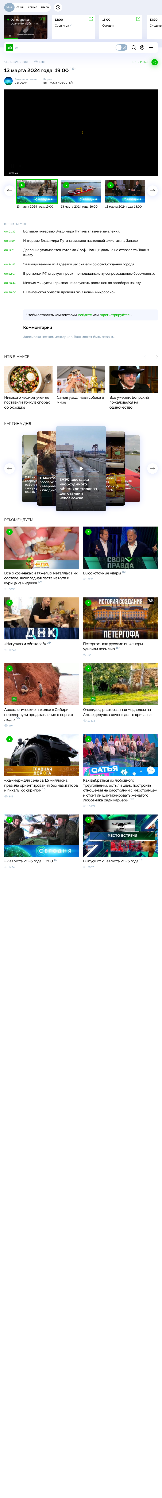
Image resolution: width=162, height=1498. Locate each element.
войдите (85, 315)
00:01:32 (10, 231)
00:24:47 (9, 264)
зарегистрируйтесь (115, 315)
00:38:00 (10, 292)
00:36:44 (10, 283)
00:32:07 (10, 273)
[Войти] (142, 47)
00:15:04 (9, 240)
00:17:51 (9, 250)
